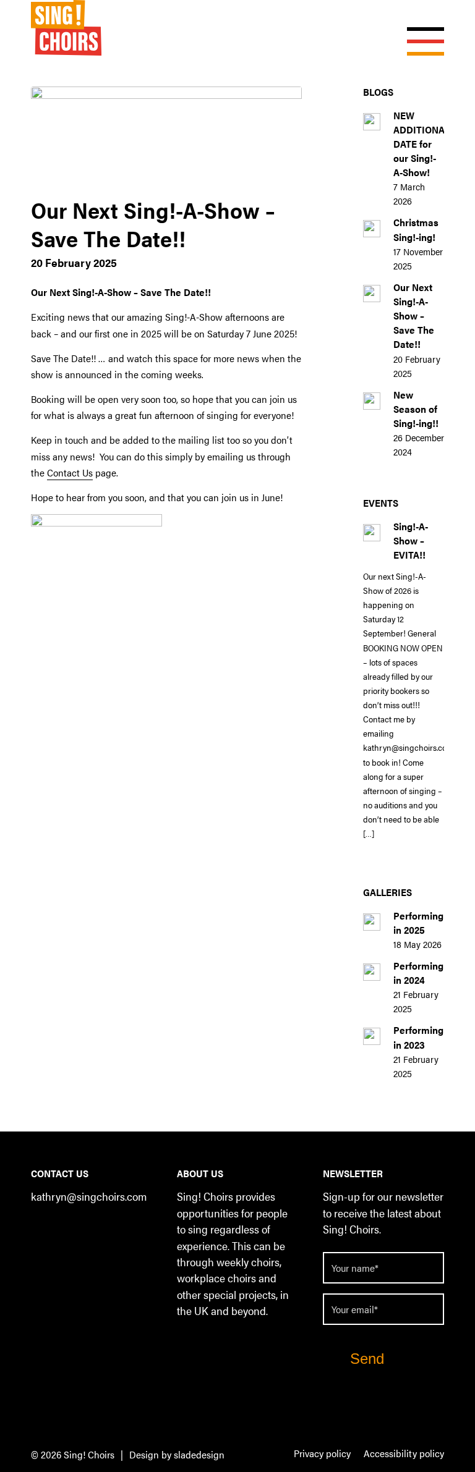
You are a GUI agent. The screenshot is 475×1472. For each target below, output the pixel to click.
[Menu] (419, 28)
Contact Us (70, 472)
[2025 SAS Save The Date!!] (166, 138)
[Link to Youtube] (114, 1229)
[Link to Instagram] (89, 1229)
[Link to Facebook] (40, 1229)
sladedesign (199, 1454)
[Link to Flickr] (40, 1248)
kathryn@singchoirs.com (89, 1196)
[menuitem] (322, 1454)
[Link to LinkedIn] (65, 1229)
